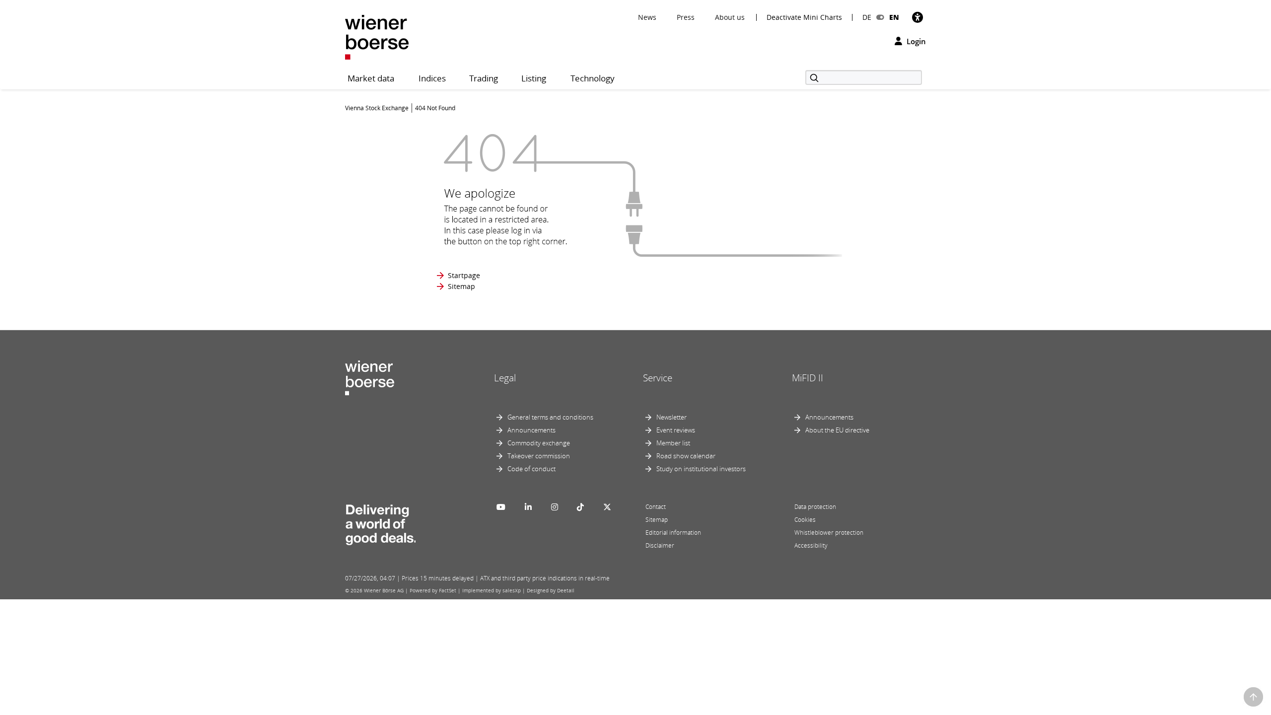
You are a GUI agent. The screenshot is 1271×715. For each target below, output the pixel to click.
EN (894, 17)
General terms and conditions (550, 417)
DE (866, 17)
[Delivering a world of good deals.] (380, 522)
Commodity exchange (538, 442)
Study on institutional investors (701, 468)
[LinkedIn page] (528, 506)
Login (915, 41)
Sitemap (461, 286)
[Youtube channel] (500, 506)
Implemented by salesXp (491, 590)
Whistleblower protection (828, 532)
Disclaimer (659, 545)
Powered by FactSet (433, 590)
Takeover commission (538, 455)
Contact (655, 506)
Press (686, 17)
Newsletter (671, 417)
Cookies (805, 519)
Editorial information (673, 532)
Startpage (464, 275)
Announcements (531, 430)
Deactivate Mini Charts (804, 17)
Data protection (815, 506)
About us (730, 17)
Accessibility (811, 545)
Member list (673, 442)
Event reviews (675, 430)
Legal (505, 377)
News (647, 17)
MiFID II (807, 377)
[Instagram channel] (554, 506)
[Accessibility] (917, 17)
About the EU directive (837, 430)
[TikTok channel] (580, 506)
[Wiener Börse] (377, 36)
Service (657, 377)
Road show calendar (685, 455)
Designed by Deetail (550, 590)
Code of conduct (531, 468)
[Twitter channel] (607, 506)
